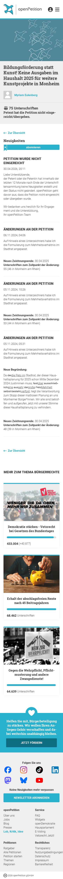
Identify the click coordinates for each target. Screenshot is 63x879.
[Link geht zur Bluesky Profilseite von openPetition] (23, 780)
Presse (8, 827)
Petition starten (13, 856)
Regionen (9, 864)
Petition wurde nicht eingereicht (22, 161)
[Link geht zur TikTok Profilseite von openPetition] (39, 769)
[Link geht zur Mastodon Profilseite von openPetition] (7, 780)
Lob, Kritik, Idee (13, 831)
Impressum (42, 860)
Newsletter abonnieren (31, 797)
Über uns (9, 815)
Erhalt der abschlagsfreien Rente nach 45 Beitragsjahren (31, 601)
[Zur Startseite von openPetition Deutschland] (23, 9)
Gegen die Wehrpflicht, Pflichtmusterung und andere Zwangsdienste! (31, 674)
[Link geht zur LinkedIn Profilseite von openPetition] (55, 769)
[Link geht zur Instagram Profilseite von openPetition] (23, 769)
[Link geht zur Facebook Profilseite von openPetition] (7, 769)
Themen (9, 860)
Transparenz (42, 848)
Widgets (40, 819)
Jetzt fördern (31, 742)
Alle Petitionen (12, 852)
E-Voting (40, 831)
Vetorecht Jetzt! (44, 835)
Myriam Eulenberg (25, 95)
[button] (50, 9)
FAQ (37, 815)
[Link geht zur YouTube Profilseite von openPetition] (39, 780)
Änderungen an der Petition (28, 229)
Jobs (7, 819)
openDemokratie (45, 823)
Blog (6, 823)
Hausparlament (44, 827)
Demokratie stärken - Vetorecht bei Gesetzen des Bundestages (31, 529)
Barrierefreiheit (44, 864)
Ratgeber (9, 848)
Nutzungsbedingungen (49, 852)
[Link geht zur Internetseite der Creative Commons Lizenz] (6, 875)
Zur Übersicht (16, 133)
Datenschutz (42, 856)
